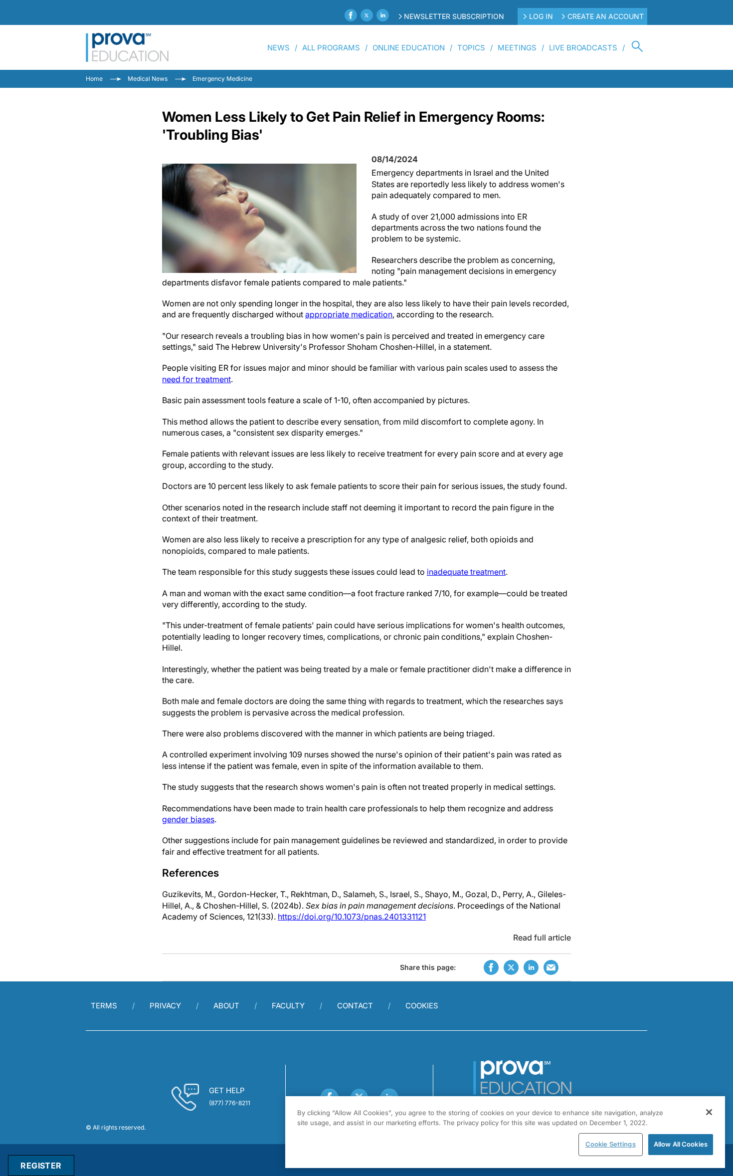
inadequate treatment (466, 572)
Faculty (288, 1005)
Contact (355, 1005)
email (551, 967)
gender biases (188, 819)
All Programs (331, 47)
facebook (491, 967)
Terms (104, 1005)
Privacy (165, 1005)
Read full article (542, 937)
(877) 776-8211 (229, 1103)
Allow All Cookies (681, 1144)
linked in (531, 967)
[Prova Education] (127, 47)
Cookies (421, 1005)
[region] (505, 1132)
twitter (511, 967)
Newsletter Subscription (454, 16)
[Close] (709, 1112)
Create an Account (605, 16)
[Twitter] (367, 15)
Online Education (408, 47)
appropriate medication (348, 314)
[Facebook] (351, 15)
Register (40, 1166)
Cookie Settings (610, 1144)
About (226, 1005)
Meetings (517, 47)
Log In (541, 16)
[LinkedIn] (382, 15)
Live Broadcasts (583, 47)
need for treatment (196, 379)
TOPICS (471, 47)
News (278, 47)
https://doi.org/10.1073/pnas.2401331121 (352, 917)
